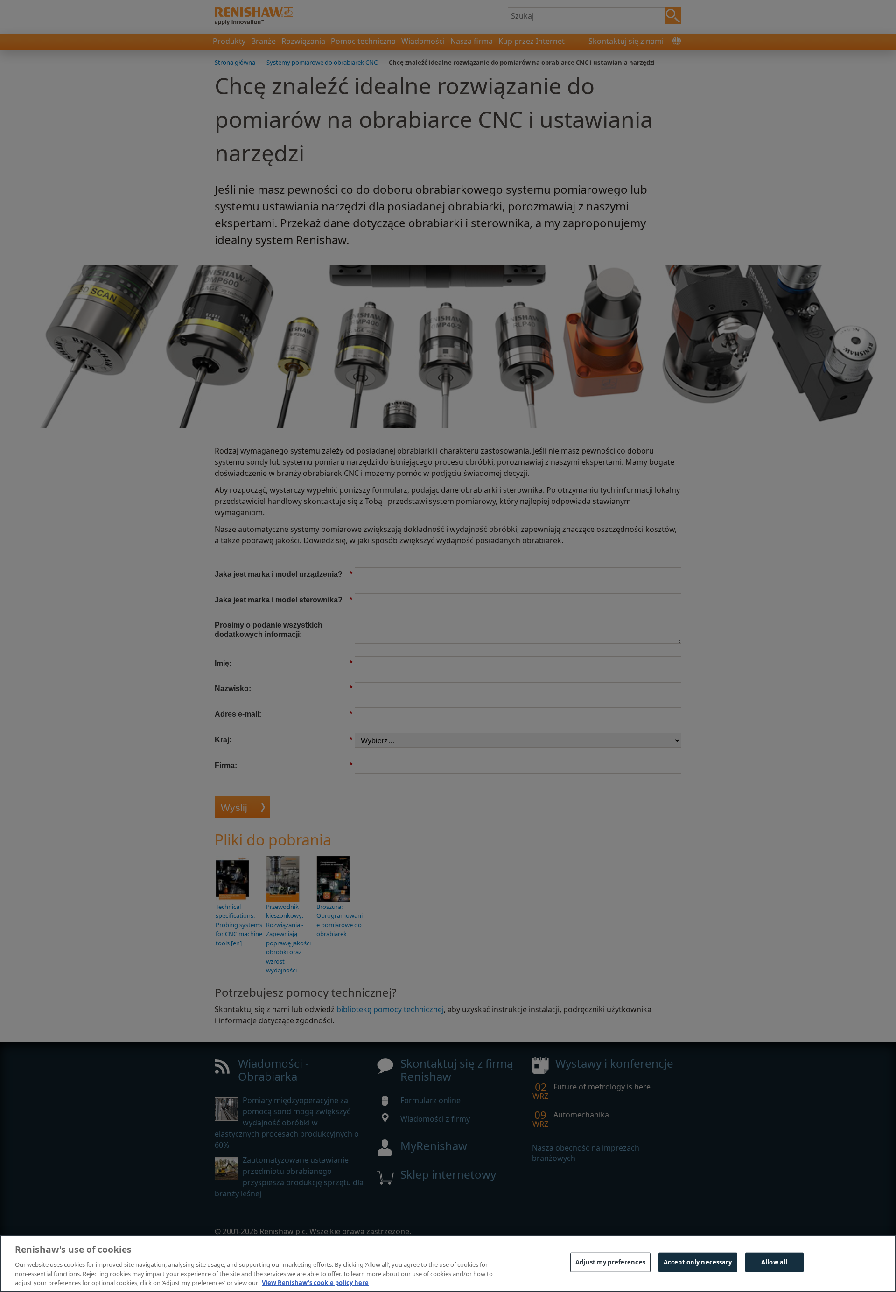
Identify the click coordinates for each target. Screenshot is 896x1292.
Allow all (774, 1262)
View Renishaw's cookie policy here (315, 1282)
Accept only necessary (698, 1262)
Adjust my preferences (610, 1262)
